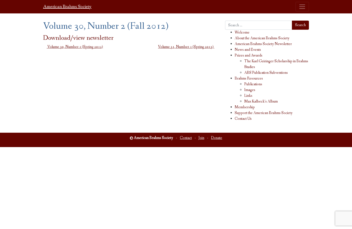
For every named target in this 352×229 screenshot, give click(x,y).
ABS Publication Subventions (266, 72)
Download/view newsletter (78, 38)
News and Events (248, 49)
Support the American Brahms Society (264, 112)
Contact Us (243, 118)
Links (248, 95)
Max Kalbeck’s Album (261, 101)
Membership (245, 107)
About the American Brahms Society (262, 38)
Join (201, 137)
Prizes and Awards (248, 55)
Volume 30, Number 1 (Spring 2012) (75, 46)
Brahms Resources (249, 78)
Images (249, 89)
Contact (186, 137)
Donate (216, 137)
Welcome (242, 32)
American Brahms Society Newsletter (263, 43)
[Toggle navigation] (302, 6)
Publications (253, 84)
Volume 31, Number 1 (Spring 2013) (186, 46)
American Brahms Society (67, 7)
